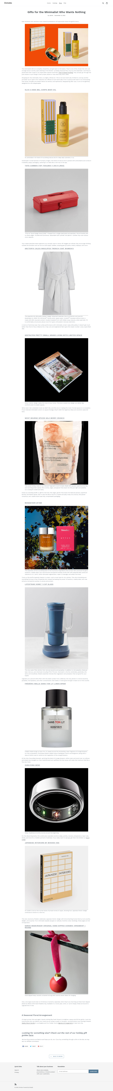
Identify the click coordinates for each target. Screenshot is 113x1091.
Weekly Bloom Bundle (28, 1023)
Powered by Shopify (28, 1087)
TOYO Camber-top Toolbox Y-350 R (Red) (44, 166)
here (31, 1035)
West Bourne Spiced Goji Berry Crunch (44, 418)
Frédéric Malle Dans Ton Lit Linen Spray (45, 684)
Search (17, 1070)
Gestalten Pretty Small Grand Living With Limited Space (53, 335)
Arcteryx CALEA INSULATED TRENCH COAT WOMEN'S (49, 248)
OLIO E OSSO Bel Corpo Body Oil (40, 90)
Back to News (57, 1056)
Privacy (17, 1072)
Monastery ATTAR (33, 503)
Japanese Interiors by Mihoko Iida (42, 843)
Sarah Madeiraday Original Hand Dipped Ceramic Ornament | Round (55, 927)
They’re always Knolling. (65, 72)
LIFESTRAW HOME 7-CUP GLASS (39, 584)
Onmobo (21, 1087)
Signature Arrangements (65, 1023)
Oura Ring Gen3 (32, 765)
